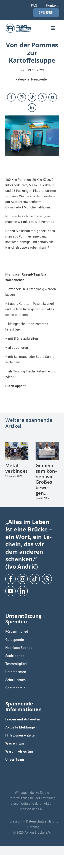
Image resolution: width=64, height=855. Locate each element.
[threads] (42, 97)
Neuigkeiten (40, 79)
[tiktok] (32, 97)
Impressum (14, 821)
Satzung (33, 827)
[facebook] (11, 97)
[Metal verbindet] (16, 444)
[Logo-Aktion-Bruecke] (18, 25)
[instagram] (21, 97)
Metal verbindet (16, 468)
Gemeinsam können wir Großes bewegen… (46, 479)
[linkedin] (32, 107)
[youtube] (52, 97)
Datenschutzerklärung (42, 821)
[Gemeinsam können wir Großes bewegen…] (47, 444)
